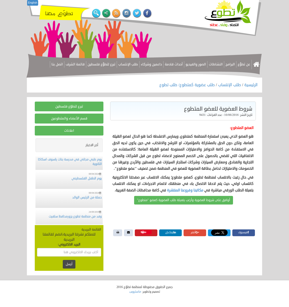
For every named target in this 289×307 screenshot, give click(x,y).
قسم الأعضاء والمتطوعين (69, 118)
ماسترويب (135, 292)
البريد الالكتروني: (69, 244)
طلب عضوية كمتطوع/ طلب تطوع (187, 85)
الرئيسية (251, 85)
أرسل (69, 264)
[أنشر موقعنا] (106, 13)
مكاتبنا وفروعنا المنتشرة (185, 190)
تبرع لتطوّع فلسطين (69, 106)
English (32, 2)
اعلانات (69, 130)
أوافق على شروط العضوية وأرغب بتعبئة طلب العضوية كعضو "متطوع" (183, 200)
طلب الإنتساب (229, 85)
